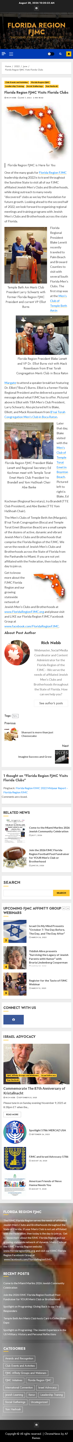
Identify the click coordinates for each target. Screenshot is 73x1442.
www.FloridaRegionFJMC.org (24, 612)
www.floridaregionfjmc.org (19, 1250)
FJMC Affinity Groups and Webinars (23, 1075)
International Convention (19, 1387)
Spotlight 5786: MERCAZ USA (47, 1130)
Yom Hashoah (52, 86)
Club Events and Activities (16, 82)
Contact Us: (68, 53)
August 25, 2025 (39, 1161)
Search (11, 882)
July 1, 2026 (36, 835)
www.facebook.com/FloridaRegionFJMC (31, 626)
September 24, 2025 (40, 1134)
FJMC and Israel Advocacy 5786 (48, 1156)
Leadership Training (14, 86)
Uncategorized (39, 1402)
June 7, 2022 (26, 98)
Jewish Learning (14, 1395)
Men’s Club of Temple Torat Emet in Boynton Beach (62, 462)
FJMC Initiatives (13, 1380)
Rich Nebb (11, 98)
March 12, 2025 (38, 962)
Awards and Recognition (19, 1358)
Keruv (32, 1395)
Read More (12, 1114)
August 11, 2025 (39, 1189)
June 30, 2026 (37, 865)
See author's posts (51, 703)
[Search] (60, 54)
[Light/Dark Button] (51, 54)
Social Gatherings (35, 86)
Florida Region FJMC (36, 28)
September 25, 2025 (40, 988)
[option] (36, 933)
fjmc (15, 715)
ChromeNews (52, 1434)
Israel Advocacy (48, 1075)
